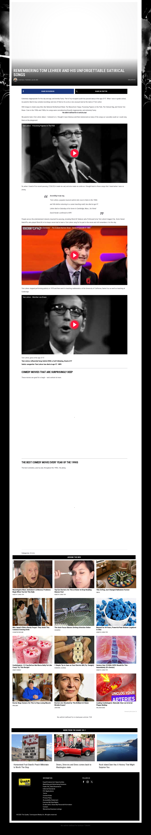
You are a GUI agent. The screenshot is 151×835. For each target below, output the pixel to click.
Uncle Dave (21, 80)
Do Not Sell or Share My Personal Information (57, 804)
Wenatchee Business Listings (52, 809)
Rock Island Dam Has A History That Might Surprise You (117, 765)
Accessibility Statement (50, 800)
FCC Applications (48, 791)
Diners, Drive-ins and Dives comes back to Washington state (73, 765)
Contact (45, 807)
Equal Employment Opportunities (53, 782)
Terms (45, 793)
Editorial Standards (49, 789)
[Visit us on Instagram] (88, 782)
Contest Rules (47, 795)
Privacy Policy (47, 798)
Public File (46, 786)
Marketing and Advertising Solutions (54, 784)
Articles (32, 553)
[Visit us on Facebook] (84, 782)
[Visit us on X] (92, 782)
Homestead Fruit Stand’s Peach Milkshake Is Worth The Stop (31, 765)
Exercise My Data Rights (50, 802)
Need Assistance (55, 786)
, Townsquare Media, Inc (36, 814)
